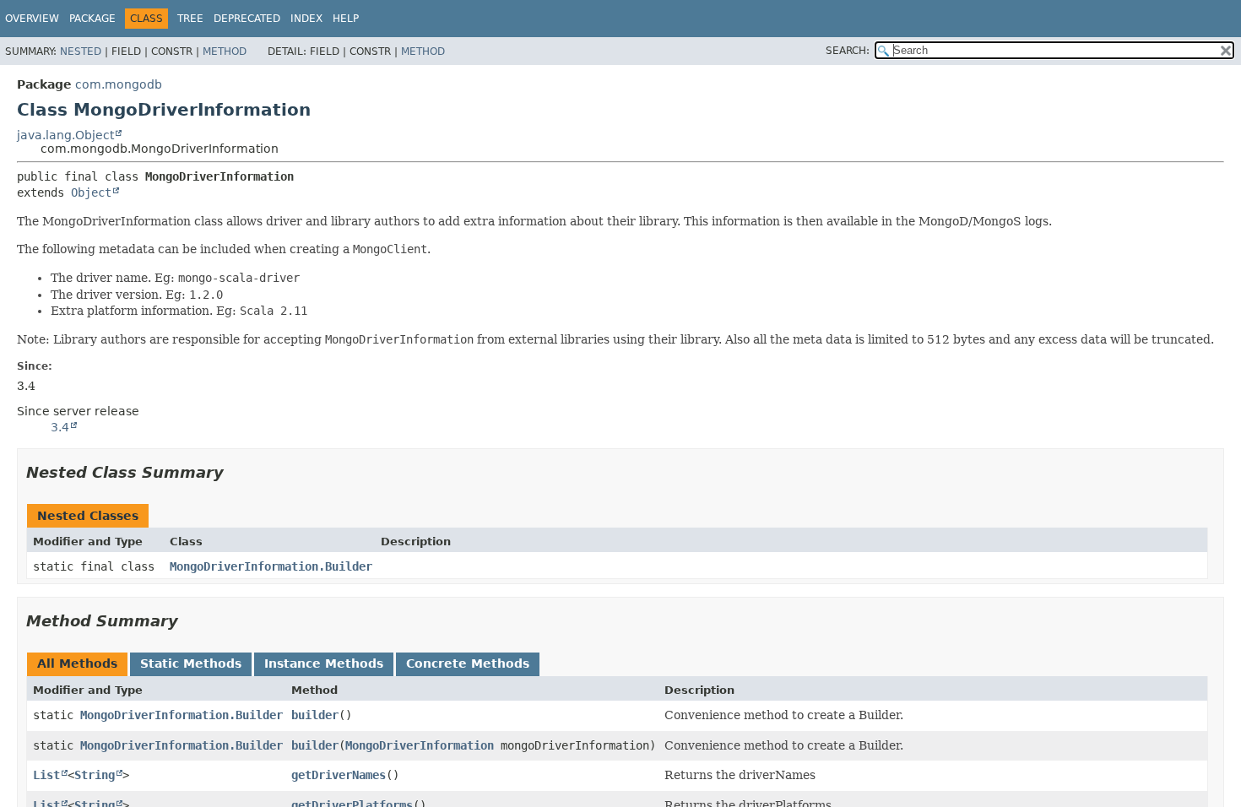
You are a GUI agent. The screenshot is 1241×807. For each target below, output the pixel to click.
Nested (80, 51)
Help (346, 18)
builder (315, 715)
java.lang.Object (65, 135)
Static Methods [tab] (190, 663)
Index (306, 18)
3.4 (60, 427)
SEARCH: (848, 51)
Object (91, 192)
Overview (32, 18)
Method (225, 51)
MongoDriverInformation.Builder (271, 566)
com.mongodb (118, 84)
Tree (190, 18)
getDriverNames (338, 775)
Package (92, 18)
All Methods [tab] (77, 663)
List (46, 775)
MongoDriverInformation (419, 745)
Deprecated (247, 18)
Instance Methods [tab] (323, 663)
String (94, 775)
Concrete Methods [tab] (467, 663)
